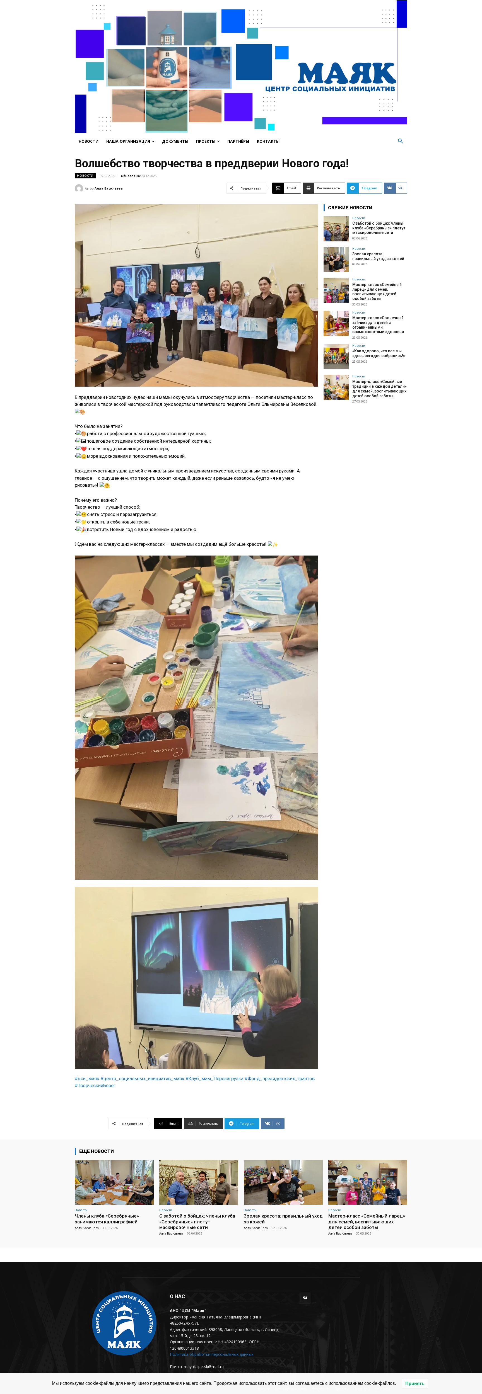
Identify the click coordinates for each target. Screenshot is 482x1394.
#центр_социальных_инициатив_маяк (142, 1078)
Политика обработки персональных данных (211, 1354)
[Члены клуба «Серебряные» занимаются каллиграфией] (114, 1182)
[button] (400, 141)
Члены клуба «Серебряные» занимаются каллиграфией (107, 1218)
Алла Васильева (109, 188)
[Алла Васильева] (80, 188)
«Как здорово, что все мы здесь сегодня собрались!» (378, 353)
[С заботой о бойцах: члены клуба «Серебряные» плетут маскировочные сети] (336, 228)
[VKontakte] (305, 1298)
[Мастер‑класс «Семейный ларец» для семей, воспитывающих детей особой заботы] (336, 290)
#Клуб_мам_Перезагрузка (214, 1078)
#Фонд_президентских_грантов (280, 1078)
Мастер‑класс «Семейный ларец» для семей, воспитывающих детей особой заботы (377, 291)
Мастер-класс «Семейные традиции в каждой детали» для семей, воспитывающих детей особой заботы (379, 388)
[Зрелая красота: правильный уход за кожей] (336, 259)
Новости (85, 176)
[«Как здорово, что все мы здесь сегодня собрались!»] (336, 356)
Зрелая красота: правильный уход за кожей (378, 256)
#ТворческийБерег (95, 1085)
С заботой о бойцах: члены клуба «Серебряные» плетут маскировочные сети (378, 228)
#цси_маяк (87, 1078)
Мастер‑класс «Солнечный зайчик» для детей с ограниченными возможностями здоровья (378, 325)
